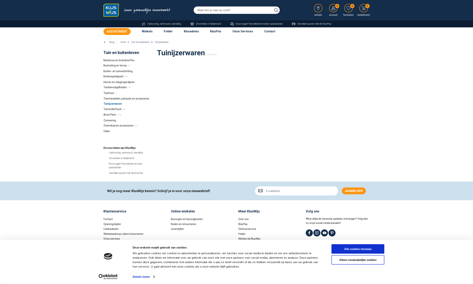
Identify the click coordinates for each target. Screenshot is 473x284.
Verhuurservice (247, 228)
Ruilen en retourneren (183, 224)
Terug (111, 42)
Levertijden (177, 228)
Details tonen (141, 276)
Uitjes (106, 131)
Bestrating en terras (116, 65)
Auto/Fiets (112, 114)
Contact (269, 31)
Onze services (111, 238)
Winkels (147, 31)
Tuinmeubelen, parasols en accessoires (126, 98)
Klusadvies (191, 31)
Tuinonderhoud (114, 109)
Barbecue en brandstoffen (119, 60)
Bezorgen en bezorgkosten (187, 219)
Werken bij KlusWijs (249, 238)
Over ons (243, 219)
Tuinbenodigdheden (117, 87)
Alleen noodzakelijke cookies (358, 259)
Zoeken (276, 10)
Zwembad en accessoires (120, 125)
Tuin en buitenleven (121, 52)
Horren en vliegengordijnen (119, 82)
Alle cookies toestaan (358, 249)
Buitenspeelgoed (115, 76)
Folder (168, 31)
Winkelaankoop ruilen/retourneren (123, 233)
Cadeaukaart (111, 228)
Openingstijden (112, 224)
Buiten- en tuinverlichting (117, 71)
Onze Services (242, 31)
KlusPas (215, 31)
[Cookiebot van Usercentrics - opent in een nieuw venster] (108, 277)
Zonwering (109, 120)
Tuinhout (110, 93)
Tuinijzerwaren (112, 103)
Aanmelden (354, 191)
